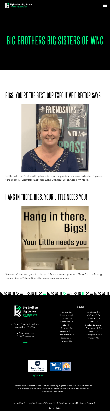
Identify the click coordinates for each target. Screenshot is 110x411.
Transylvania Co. (94, 334)
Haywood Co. (67, 331)
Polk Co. (94, 321)
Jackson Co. (67, 337)
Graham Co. (67, 328)
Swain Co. (94, 331)
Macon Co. (67, 341)
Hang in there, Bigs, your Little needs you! (46, 197)
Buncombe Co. (67, 315)
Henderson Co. (67, 334)
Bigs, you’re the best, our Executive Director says (53, 95)
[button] (105, 5)
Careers (25, 342)
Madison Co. (93, 312)
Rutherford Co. (94, 328)
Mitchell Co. (93, 318)
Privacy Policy (55, 408)
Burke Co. (67, 318)
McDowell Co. (94, 315)
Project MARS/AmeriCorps (27, 385)
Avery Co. (67, 312)
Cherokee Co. (67, 321)
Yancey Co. (94, 337)
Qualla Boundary (94, 325)
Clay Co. (67, 325)
